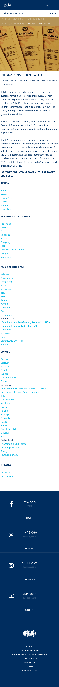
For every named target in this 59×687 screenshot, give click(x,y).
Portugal (5, 414)
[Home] (13, 5)
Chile (3, 231)
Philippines (6, 314)
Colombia (6, 234)
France (4, 381)
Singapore (6, 329)
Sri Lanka (5, 333)
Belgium (5, 362)
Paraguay (5, 242)
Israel (3, 296)
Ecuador (5, 238)
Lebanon (5, 307)
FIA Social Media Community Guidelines (29, 654)
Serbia (4, 425)
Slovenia (5, 432)
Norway (5, 407)
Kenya (4, 194)
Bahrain (5, 274)
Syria (3, 337)
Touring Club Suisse (12, 447)
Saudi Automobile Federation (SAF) (20, 325)
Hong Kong (6, 281)
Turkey (4, 451)
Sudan (4, 201)
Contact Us (29, 662)
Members (16, 19)
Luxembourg (7, 399)
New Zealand (7, 476)
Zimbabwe (6, 209)
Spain (3, 436)
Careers (29, 666)
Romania (5, 418)
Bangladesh (7, 278)
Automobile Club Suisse (14, 443)
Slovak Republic (9, 429)
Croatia (4, 370)
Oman (4, 311)
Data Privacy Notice (29, 658)
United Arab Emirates (12, 340)
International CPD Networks (36, 23)
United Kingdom (9, 454)
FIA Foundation (29, 671)
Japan (4, 300)
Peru (3, 245)
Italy (3, 395)
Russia (4, 421)
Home (7, 19)
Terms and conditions (29, 650)
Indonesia (6, 289)
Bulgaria (5, 366)
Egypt (4, 190)
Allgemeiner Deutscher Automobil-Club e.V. (24, 388)
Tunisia (4, 205)
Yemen (4, 344)
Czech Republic (8, 377)
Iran (3, 292)
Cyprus (4, 373)
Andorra (5, 359)
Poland (4, 410)
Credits (29, 646)
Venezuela (6, 256)
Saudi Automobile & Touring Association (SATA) (26, 322)
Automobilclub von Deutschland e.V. (21, 392)
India (3, 285)
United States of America (13, 249)
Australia (5, 472)
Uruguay (5, 253)
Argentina (6, 223)
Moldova (5, 403)
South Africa (7, 197)
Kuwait (4, 303)
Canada (5, 227)
